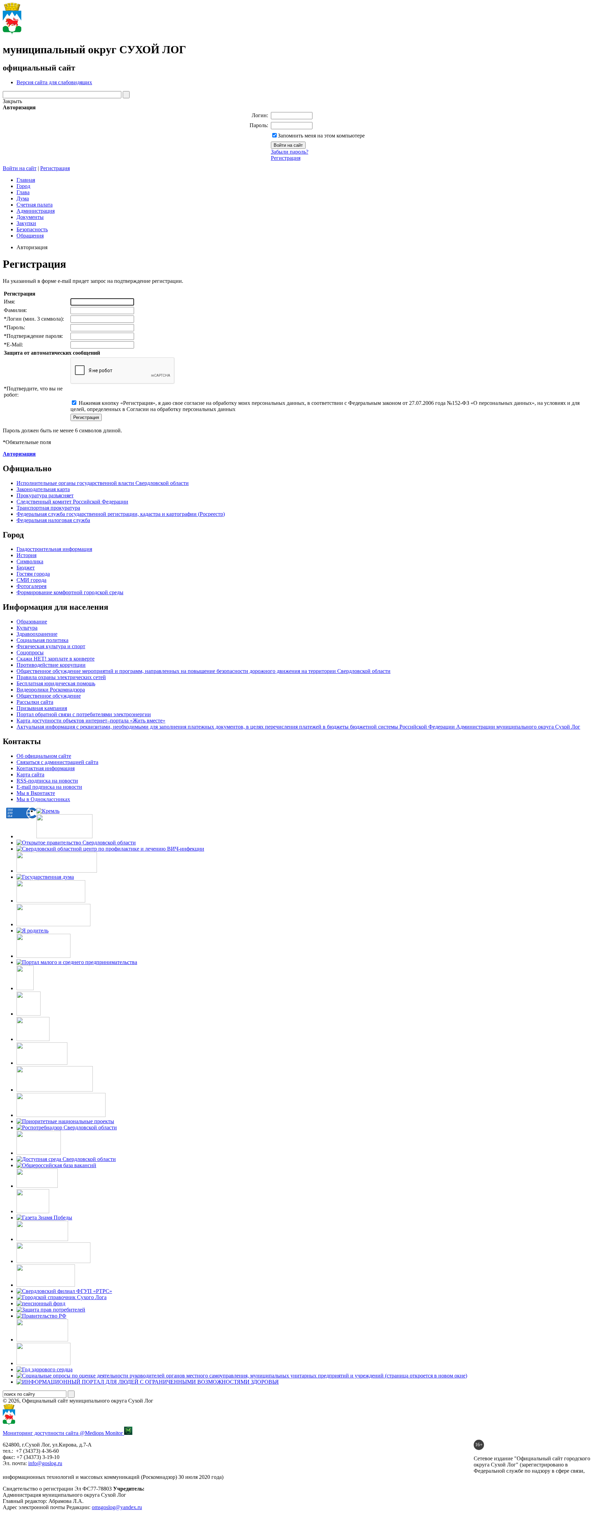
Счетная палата (34, 205)
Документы (30, 217)
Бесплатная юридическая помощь (55, 683)
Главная (25, 180)
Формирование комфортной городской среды (69, 592)
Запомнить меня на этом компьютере (321, 136)
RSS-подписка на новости (47, 781)
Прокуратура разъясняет (45, 495)
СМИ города (31, 580)
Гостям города (33, 574)
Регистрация (285, 158)
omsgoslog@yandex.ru (117, 1507)
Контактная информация (45, 768)
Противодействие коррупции (51, 665)
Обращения (30, 236)
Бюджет (25, 568)
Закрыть (12, 101)
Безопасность (32, 229)
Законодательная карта (43, 489)
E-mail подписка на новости (49, 787)
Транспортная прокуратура (48, 508)
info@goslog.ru (45, 1463)
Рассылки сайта (34, 702)
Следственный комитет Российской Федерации (72, 502)
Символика (29, 561)
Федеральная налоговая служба (53, 520)
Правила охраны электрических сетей (61, 677)
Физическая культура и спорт (50, 646)
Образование (31, 621)
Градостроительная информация (54, 549)
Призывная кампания (41, 708)
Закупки (26, 223)
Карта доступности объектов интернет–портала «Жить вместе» (90, 720)
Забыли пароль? (289, 152)
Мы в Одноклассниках (43, 799)
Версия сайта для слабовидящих (54, 82)
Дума (22, 198)
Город (23, 186)
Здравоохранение (36, 634)
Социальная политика (42, 640)
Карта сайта (30, 774)
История (26, 555)
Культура (26, 628)
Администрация (35, 211)
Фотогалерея (31, 586)
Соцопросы (30, 652)
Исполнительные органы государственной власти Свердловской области (102, 483)
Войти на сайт (19, 168)
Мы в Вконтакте (35, 793)
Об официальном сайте (43, 756)
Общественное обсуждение (48, 696)
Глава (23, 192)
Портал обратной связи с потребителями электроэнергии (83, 714)
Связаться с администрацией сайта (57, 762)
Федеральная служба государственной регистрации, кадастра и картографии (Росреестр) (120, 514)
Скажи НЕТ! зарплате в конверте (55, 659)
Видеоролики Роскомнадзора (50, 690)
